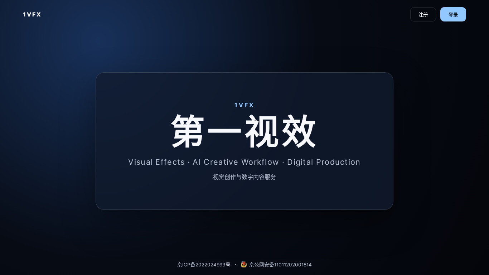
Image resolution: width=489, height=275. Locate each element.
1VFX (32, 14)
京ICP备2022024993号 (204, 264)
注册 (423, 15)
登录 (453, 15)
